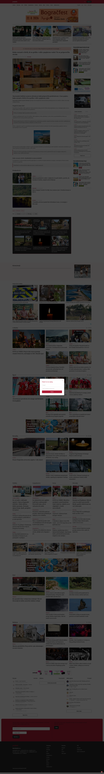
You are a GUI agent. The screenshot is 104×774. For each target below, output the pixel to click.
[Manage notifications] (102, 772)
